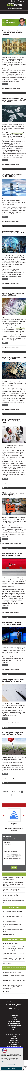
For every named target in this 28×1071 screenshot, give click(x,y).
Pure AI (14, 1036)
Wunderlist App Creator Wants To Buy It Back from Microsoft (14, 680)
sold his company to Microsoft (13, 705)
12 (12, 795)
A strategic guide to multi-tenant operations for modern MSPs (14, 981)
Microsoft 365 (22, 12)
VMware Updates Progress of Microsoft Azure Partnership (12, 733)
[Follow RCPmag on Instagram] (18, 1)
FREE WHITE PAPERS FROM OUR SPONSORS (14, 968)
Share (6, 93)
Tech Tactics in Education (14, 1046)
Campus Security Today (14, 1021)
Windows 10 (14, 12)
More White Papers (8, 992)
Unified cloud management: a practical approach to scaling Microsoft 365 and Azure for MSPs (12, 987)
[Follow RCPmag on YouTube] (21, 1)
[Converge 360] (14, 1005)
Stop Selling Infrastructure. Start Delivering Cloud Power (13, 954)
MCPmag (14, 1030)
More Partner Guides (8, 934)
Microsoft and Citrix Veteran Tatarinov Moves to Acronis (12, 623)
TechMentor (14, 1044)
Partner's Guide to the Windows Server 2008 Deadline (12, 912)
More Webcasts (7, 963)
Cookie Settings (11, 1064)
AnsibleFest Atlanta (7, 598)
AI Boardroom (14, 1015)
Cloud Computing (5, 12)
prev (3, 814)
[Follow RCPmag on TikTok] (16, 1)
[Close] (21, 1049)
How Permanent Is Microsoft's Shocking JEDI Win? (12, 175)
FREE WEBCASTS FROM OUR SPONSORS (14, 939)
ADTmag (14, 1017)
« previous (5, 791)
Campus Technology (14, 1023)
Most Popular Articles (14, 874)
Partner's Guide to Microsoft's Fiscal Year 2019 (13, 930)
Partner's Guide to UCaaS (9, 921)
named (14, 650)
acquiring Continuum (17, 133)
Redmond (14, 1038)
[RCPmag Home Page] (14, 4)
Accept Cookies (11, 1068)
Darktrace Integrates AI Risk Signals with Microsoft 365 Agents (13, 878)
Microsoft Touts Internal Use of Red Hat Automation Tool (12, 554)
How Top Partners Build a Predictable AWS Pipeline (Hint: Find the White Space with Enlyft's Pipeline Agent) (13, 948)
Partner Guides (14, 907)
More (4, 84)
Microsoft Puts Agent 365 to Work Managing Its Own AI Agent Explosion (12, 890)
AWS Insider (14, 1019)
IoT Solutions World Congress (15, 274)
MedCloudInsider (14, 1032)
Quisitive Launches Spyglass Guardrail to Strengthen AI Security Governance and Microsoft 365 (13, 884)
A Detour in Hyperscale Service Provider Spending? (13, 494)
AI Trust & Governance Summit (10, 943)
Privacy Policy (14, 851)
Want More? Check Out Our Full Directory (14, 829)
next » (19, 795)
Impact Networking (14, 821)
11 (10, 795)
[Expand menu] (25, 2)
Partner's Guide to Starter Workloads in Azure (12, 925)
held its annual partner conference (16, 393)
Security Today (14, 1040)
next (24, 814)
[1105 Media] (14, 1009)
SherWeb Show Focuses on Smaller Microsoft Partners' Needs (11, 421)
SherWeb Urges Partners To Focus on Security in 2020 (14, 358)
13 (15, 795)
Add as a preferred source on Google (15, 8)
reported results (20, 328)
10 (7, 795)
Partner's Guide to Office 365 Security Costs (12, 917)
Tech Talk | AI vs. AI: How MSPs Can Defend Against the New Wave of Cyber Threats (13, 959)
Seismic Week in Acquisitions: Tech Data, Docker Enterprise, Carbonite (12, 32)
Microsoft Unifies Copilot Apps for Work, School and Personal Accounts (13, 895)
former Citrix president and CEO (11, 648)
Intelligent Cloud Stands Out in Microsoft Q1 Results (13, 294)
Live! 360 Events (14, 1027)
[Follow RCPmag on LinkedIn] (12, 1)
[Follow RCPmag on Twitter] (14, 1)
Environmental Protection (14, 1025)
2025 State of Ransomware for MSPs (12, 972)
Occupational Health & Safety (14, 1034)
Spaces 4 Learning (14, 1042)
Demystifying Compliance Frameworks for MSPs (13, 976)
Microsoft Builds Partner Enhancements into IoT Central (13, 232)
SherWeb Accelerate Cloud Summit (14, 450)
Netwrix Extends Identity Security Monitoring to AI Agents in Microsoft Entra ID (13, 900)
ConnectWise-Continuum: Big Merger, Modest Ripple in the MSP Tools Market (14, 100)
